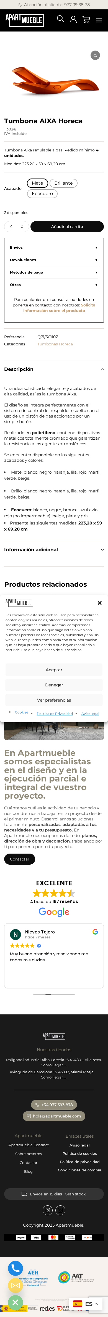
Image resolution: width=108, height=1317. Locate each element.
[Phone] (15, 1268)
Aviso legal (90, 714)
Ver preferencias (54, 700)
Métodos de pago (26, 272)
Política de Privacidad (55, 714)
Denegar (54, 685)
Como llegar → (54, 1065)
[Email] (15, 1285)
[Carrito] (86, 19)
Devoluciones (23, 260)
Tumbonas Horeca (55, 344)
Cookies (21, 712)
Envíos (16, 247)
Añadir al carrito (67, 226)
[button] (99, 603)
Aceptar (54, 669)
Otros (15, 285)
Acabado (13, 188)
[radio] (37, 183)
